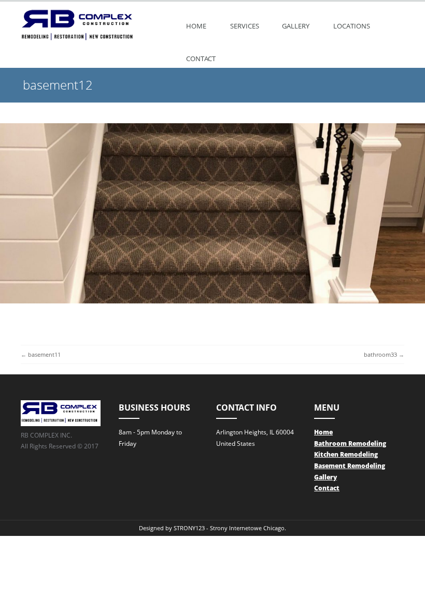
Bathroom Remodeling (350, 443)
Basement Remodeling (349, 465)
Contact (201, 58)
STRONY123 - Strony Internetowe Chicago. (230, 528)
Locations (351, 26)
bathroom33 (380, 354)
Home (196, 26)
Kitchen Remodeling (346, 454)
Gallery (295, 26)
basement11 (44, 354)
